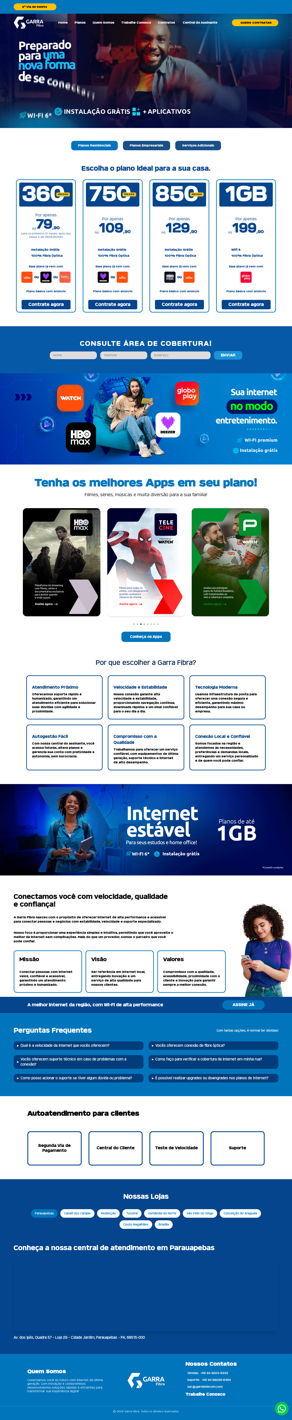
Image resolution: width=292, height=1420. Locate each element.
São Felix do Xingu (200, 1213)
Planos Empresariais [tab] (146, 145)
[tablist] (146, 145)
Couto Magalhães (135, 1224)
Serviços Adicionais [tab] (198, 145)
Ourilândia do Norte (162, 1213)
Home (63, 22)
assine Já (243, 1005)
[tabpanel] (146, 238)
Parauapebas (44, 1213)
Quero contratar (255, 22)
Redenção (108, 1213)
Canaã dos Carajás (77, 1213)
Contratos (166, 22)
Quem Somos (103, 22)
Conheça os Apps (146, 637)
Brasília (164, 1224)
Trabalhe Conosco (136, 22)
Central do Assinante (200, 22)
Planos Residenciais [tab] (94, 145)
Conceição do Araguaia (240, 1213)
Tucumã (132, 1213)
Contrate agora (46, 304)
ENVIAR (228, 355)
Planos (80, 22)
